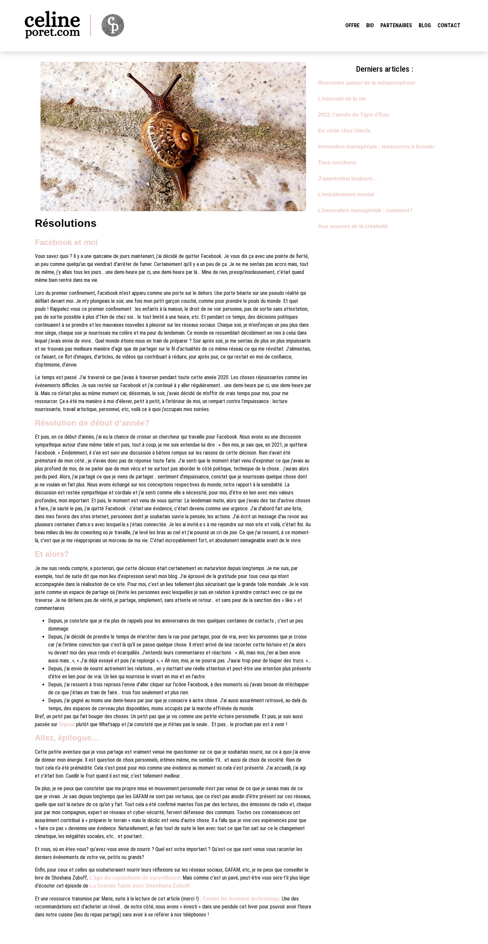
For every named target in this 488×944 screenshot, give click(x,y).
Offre (352, 25)
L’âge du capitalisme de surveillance (134, 878)
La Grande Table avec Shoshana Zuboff (139, 886)
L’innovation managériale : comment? (365, 210)
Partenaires (396, 25)
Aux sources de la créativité (353, 226)
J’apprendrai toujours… (348, 178)
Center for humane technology (241, 898)
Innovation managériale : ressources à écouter (376, 146)
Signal (67, 724)
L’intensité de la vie (342, 99)
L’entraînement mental (346, 194)
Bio (370, 25)
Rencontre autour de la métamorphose (366, 83)
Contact (449, 25)
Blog (425, 25)
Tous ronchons (337, 162)
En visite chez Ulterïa (344, 130)
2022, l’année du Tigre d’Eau (353, 115)
